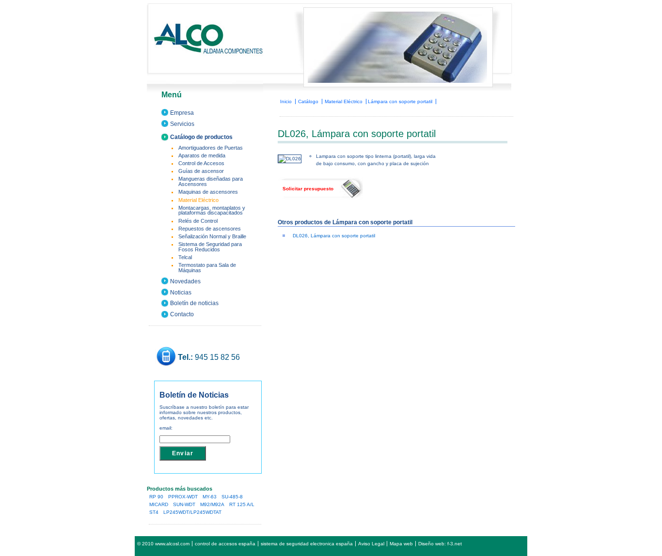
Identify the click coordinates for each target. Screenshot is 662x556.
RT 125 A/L (241, 504)
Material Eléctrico (344, 101)
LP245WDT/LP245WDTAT (192, 512)
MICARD (158, 504)
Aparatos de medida (201, 155)
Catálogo (308, 101)
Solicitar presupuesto (308, 188)
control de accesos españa (225, 543)
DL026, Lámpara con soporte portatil (334, 235)
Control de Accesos (201, 163)
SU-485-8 (232, 496)
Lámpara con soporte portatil (400, 101)
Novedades (185, 281)
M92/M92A (212, 504)
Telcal (185, 257)
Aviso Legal (371, 543)
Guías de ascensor (201, 171)
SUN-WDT (184, 504)
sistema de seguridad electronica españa (307, 543)
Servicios (182, 124)
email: (166, 428)
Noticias (180, 292)
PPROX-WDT (183, 496)
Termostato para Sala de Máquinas (207, 267)
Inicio (286, 101)
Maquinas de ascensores (208, 192)
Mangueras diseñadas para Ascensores (210, 181)
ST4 (153, 512)
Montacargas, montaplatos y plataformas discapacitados (211, 210)
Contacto (182, 314)
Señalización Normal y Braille (212, 236)
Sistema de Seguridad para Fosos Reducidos (210, 246)
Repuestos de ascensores (209, 229)
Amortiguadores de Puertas (210, 148)
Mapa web (401, 543)
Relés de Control (198, 221)
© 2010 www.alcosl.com (163, 543)
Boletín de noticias (194, 303)
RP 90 (156, 496)
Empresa (182, 112)
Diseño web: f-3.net (440, 543)
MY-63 (210, 496)
